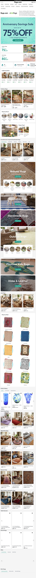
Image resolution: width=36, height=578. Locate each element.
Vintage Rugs (18, 6)
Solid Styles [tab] (10, 141)
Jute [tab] (29, 141)
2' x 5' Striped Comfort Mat (28, 568)
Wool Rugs (11, 4)
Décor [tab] (2, 390)
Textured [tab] (15, 141)
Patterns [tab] (19, 141)
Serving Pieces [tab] (13, 390)
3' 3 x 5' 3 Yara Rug (27, 446)
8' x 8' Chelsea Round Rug (5, 545)
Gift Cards (2, 6)
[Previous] (2, 99)
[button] (33, 79)
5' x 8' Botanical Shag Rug (28, 426)
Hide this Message (32, 15)
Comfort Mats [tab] (3, 552)
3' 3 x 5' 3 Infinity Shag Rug (16, 426)
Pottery (16, 4)
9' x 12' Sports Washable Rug (6, 465)
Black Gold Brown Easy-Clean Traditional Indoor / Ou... (16, 105)
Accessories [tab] (7, 390)
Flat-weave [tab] (25, 141)
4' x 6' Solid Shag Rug (4, 426)
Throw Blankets (3, 8)
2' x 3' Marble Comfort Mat (16, 568)
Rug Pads (20, 4)
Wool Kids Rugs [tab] (17, 574)
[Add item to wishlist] (10, 91)
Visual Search (30, 4)
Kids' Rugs (13, 6)
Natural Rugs (31, 6)
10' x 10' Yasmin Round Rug (16, 545)
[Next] (33, 99)
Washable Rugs (25, 4)
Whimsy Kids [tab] (11, 574)
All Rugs (2, 4)
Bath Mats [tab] (14, 552)
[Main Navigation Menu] (1, 2)
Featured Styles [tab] (3, 141)
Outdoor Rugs (7, 4)
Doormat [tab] (9, 552)
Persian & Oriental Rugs (24, 6)
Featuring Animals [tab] (4, 574)
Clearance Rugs (8, 6)
